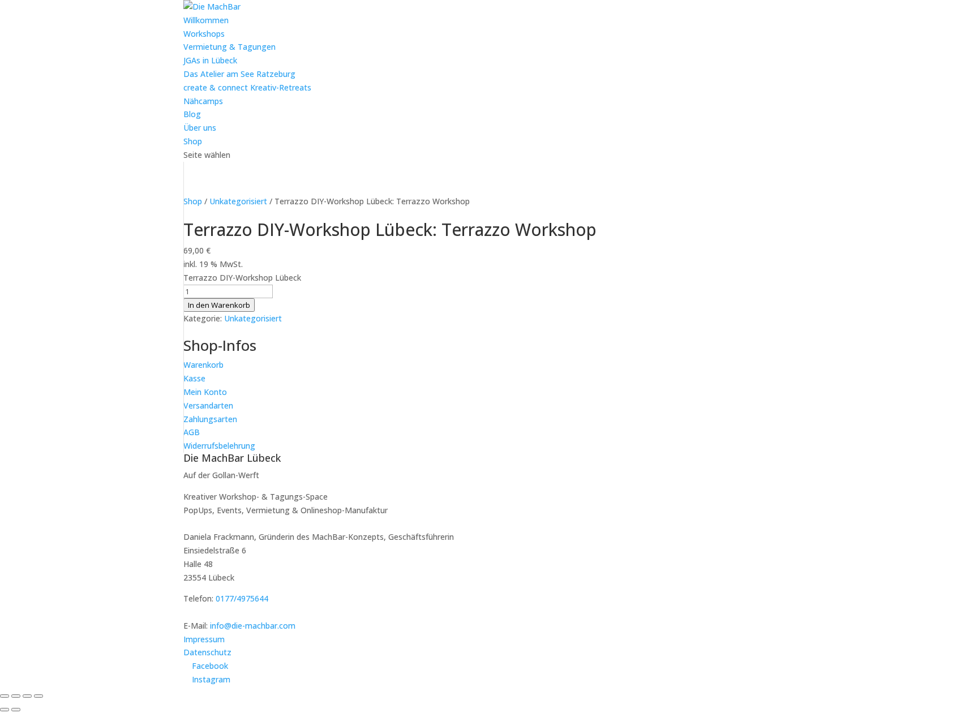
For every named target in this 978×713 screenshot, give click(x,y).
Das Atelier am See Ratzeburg (239, 73)
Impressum (204, 639)
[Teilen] (27, 696)
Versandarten (208, 405)
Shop (192, 141)
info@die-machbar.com (252, 625)
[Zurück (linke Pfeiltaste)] (4, 709)
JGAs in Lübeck (210, 60)
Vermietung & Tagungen (229, 46)
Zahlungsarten (210, 419)
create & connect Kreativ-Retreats (247, 87)
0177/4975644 (242, 598)
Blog (192, 114)
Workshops (204, 33)
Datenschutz (207, 652)
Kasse (194, 378)
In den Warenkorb (219, 305)
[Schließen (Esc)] (38, 696)
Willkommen (206, 20)
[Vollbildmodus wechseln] (15, 696)
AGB (191, 432)
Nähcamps (203, 101)
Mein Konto (205, 391)
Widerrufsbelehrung (219, 445)
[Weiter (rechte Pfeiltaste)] (15, 709)
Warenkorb (203, 364)
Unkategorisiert (238, 201)
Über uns (199, 127)
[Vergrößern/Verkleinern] (4, 696)
